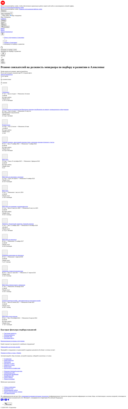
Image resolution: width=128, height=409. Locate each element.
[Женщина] (5, 89)
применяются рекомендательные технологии (35, 396)
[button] (3, 28)
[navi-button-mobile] (2, 34)
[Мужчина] (5, 106)
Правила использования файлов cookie (30, 9)
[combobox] (9, 50)
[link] (4, 25)
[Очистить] (3, 53)
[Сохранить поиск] (2, 60)
